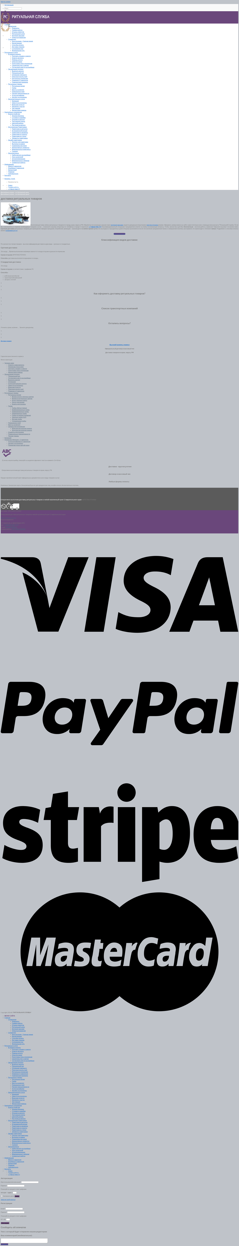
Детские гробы (17, 419)
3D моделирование (18, 159)
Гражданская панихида (20, 82)
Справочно (12, 39)
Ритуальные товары (15, 84)
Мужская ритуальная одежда (22, 428)
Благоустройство (14, 114)
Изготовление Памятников (17, 127)
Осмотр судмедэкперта (16, 365)
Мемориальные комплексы (21, 149)
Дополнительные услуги (16, 99)
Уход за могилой (17, 157)
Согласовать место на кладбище (23, 67)
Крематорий (12, 170)
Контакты (7, 175)
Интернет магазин (18, 35)
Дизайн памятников (15, 140)
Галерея (15, 151)
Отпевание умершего (19, 75)
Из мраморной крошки (19, 131)
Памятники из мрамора (20, 132)
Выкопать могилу (18, 71)
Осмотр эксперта (18, 58)
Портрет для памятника (20, 142)
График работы (17, 30)
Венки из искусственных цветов (23, 397)
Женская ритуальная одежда (22, 430)
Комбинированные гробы (21, 410)
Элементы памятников (20, 138)
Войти (17, 1196)
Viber (2, 518)
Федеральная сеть (18, 50)
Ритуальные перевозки (20, 78)
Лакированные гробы (19, 413)
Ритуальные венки (18, 86)
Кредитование (17, 43)
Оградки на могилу (18, 119)
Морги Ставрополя (14, 166)
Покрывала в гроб (18, 91)
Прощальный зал (18, 73)
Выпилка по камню (18, 144)
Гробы (14, 88)
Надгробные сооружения (13, 112)
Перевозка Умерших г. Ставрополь (16, 440)
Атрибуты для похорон (16, 432)
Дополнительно (13, 153)
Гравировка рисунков (19, 146)
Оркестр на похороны (19, 103)
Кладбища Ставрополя (16, 168)
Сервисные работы (18, 162)
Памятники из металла (19, 129)
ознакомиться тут (11, 230)
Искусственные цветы (19, 400)
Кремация (15, 101)
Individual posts (13, 173)
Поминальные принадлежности (19, 434)
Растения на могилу (19, 125)
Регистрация (4, 1223)
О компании (12, 26)
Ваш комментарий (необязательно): (16, 1235)
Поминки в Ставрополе (20, 80)
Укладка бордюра (18, 116)
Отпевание (12, 382)
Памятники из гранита (19, 134)
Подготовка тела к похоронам (22, 63)
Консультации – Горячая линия (22, 41)
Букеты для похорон (19, 404)
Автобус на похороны (19, 97)
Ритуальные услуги (11, 52)
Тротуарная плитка (18, 121)
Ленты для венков (18, 402)
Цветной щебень (17, 123)
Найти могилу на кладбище (21, 155)
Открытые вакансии (19, 37)
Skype (14, 518)
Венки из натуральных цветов (22, 398)
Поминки (11, 172)
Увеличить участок (18, 106)
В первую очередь (14, 54)
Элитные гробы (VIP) (19, 417)
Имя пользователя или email (11, 1182)
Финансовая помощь (19, 110)
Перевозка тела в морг (16, 367)
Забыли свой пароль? (8, 1199)
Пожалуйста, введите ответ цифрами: (14, 1189)
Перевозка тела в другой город (18, 445)
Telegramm (8, 518)
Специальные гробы (19, 421)
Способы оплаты (18, 45)
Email (3, 1208)
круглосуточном (152, 225)
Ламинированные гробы (20, 411)
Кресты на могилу (18, 90)
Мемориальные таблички (20, 160)
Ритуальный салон (18, 34)
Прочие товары (13, 436)
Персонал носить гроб (19, 76)
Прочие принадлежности (20, 93)
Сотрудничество (17, 49)
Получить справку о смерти (21, 56)
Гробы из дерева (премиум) (21, 415)
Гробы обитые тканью (19, 408)
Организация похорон (15, 69)
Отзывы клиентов (18, 32)
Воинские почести (18, 105)
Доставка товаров (18, 47)
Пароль (4, 1185)
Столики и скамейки (19, 117)
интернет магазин (117, 225)
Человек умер (9, 363)
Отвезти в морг (17, 62)
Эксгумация (16, 108)
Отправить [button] (4, 1244)
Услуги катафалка (18, 95)
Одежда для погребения (16, 426)
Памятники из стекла (19, 136)
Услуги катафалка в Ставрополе (19, 441)
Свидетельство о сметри (20, 65)
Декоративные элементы (20, 147)
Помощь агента (17, 60)
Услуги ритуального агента (17, 383)
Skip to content (5, 2)
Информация (9, 164)
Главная (7, 24)
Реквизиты (15, 28)
